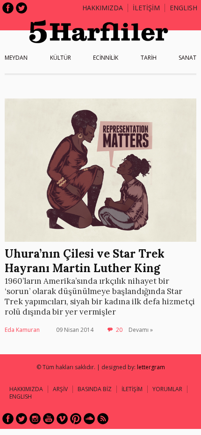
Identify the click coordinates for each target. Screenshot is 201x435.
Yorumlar (167, 389)
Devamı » (141, 330)
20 (119, 330)
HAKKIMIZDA (26, 389)
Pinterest (75, 418)
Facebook (8, 8)
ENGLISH (183, 7)
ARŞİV (60, 389)
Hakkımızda (102, 7)
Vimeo (62, 418)
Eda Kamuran (22, 330)
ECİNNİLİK (105, 58)
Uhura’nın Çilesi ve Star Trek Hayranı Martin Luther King (85, 260)
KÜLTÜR (60, 58)
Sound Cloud (89, 418)
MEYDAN (16, 58)
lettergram (151, 367)
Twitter (21, 8)
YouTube (48, 418)
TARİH (149, 58)
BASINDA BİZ (95, 389)
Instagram (35, 418)
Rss (102, 418)
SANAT (187, 58)
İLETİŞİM (146, 7)
